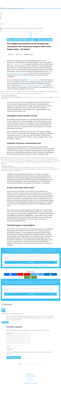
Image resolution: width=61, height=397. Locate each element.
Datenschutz (30, 380)
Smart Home (11, 54)
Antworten (5, 322)
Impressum (30, 378)
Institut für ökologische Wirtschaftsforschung (31, 85)
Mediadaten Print (30, 374)
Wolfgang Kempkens (28, 54)
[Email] (30, 277)
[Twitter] (37, 274)
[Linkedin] (50, 274)
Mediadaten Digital (30, 376)
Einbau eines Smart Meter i (17, 64)
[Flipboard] (23, 274)
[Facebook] (10, 274)
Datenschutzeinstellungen (30, 383)
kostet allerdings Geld (33, 80)
